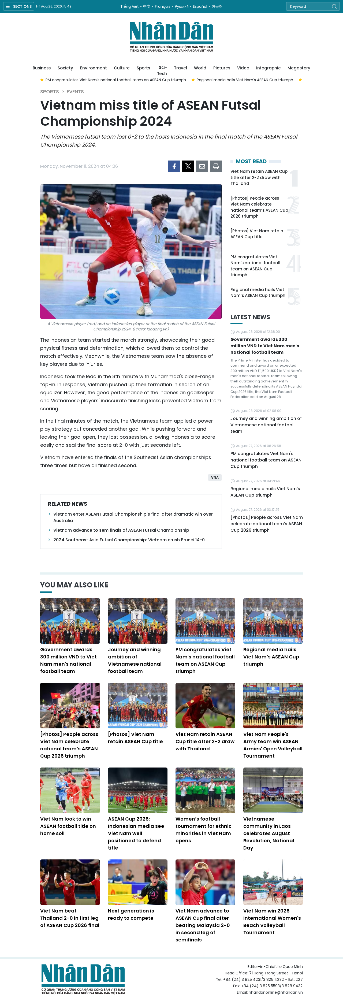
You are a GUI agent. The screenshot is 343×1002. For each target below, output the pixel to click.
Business (42, 68)
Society (65, 68)
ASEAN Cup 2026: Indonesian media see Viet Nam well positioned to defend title (136, 833)
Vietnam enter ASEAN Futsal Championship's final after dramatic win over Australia (133, 517)
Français (162, 6)
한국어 (217, 6)
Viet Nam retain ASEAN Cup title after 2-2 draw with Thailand (259, 177)
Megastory (299, 68)
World (200, 68)
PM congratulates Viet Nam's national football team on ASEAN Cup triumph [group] (116, 80)
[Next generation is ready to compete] (138, 882)
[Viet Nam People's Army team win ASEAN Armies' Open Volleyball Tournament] (273, 705)
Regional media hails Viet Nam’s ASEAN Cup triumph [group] (245, 80)
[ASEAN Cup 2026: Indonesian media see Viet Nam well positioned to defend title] (138, 790)
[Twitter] (188, 166)
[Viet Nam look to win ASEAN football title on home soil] (70, 790)
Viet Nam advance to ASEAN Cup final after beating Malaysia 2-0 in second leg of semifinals (203, 925)
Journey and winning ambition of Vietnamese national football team (266, 424)
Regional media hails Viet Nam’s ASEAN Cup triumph (257, 293)
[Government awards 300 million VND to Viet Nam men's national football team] (70, 621)
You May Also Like (74, 585)
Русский (182, 6)
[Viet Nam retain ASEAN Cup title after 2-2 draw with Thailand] (205, 705)
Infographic (268, 68)
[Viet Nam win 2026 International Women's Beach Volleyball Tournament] (273, 882)
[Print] (216, 166)
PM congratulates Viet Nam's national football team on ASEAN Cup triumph (255, 266)
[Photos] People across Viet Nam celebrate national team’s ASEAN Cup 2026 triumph (259, 207)
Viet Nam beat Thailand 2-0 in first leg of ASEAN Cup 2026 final (69, 918)
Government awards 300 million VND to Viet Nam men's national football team (264, 345)
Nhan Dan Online (171, 37)
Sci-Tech (162, 70)
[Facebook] (174, 166)
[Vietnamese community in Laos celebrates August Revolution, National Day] (273, 790)
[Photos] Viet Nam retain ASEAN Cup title (256, 234)
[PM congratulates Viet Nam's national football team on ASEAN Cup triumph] (205, 621)
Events (75, 91)
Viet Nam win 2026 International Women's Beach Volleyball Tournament (272, 921)
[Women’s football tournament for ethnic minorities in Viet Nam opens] (205, 790)
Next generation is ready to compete (131, 914)
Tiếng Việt (129, 6)
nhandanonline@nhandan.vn (276, 992)
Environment (93, 68)
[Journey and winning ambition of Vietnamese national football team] (138, 621)
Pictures (221, 68)
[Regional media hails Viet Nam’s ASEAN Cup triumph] (273, 621)
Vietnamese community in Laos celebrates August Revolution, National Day (268, 833)
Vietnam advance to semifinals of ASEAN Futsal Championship (121, 530)
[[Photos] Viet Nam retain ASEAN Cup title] (138, 705)
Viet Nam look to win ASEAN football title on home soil (68, 826)
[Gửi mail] (202, 166)
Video (243, 68)
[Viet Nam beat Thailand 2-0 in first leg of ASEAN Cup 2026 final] (70, 882)
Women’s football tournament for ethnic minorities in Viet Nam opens (204, 829)
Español (200, 6)
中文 (147, 6)
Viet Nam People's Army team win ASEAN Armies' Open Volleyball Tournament (273, 745)
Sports (143, 68)
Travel (180, 68)
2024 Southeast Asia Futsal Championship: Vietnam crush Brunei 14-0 (129, 540)
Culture (122, 68)
